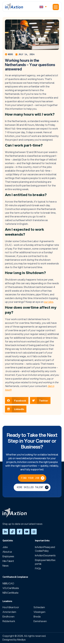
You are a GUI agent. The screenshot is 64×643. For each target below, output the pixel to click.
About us (7, 551)
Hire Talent (8, 561)
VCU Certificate (10, 588)
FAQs (38, 568)
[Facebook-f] (19, 531)
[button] (56, 7)
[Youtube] (27, 531)
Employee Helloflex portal (45, 561)
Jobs (5, 547)
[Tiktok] (12, 531)
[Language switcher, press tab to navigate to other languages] (43, 7)
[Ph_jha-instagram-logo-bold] (34, 531)
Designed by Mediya (13, 639)
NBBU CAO (8, 583)
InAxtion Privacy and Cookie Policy (45, 548)
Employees (8, 556)
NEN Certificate (10, 592)
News (5, 565)
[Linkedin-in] (5, 531)
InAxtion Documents (45, 555)
